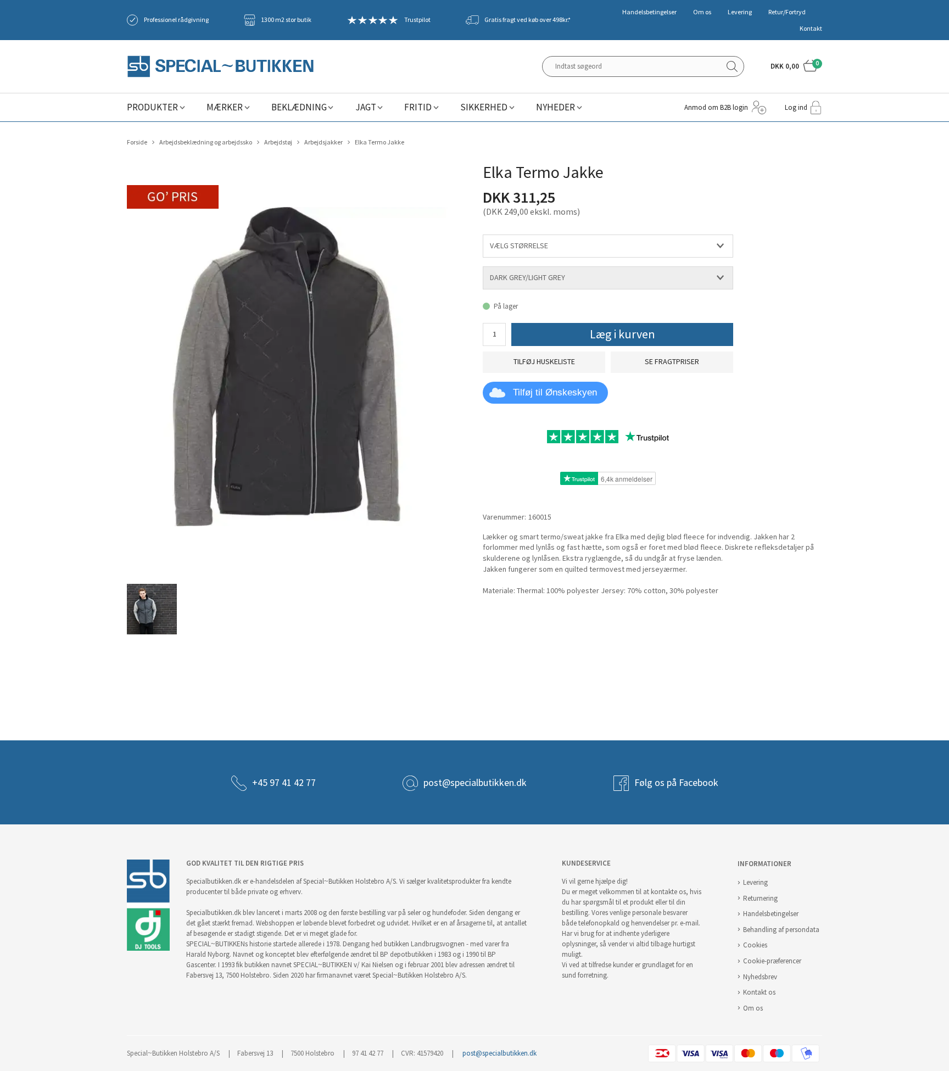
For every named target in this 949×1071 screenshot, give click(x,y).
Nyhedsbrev (760, 977)
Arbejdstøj (278, 142)
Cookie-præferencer (772, 961)
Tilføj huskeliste (544, 361)
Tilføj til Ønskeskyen (555, 392)
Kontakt (811, 28)
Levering (740, 12)
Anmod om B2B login (716, 107)
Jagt (365, 107)
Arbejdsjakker (323, 142)
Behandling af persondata (781, 929)
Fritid (418, 107)
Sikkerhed (483, 107)
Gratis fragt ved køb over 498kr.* (527, 19)
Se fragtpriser (672, 361)
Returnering (760, 898)
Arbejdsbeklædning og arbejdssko (205, 142)
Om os (702, 12)
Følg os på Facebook (676, 782)
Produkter (152, 107)
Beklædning (299, 107)
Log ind (796, 107)
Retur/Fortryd (787, 12)
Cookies (755, 945)
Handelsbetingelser (649, 12)
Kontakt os (759, 992)
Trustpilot (417, 19)
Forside (137, 142)
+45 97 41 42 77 (284, 782)
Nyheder (555, 107)
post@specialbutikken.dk (475, 782)
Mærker (224, 107)
